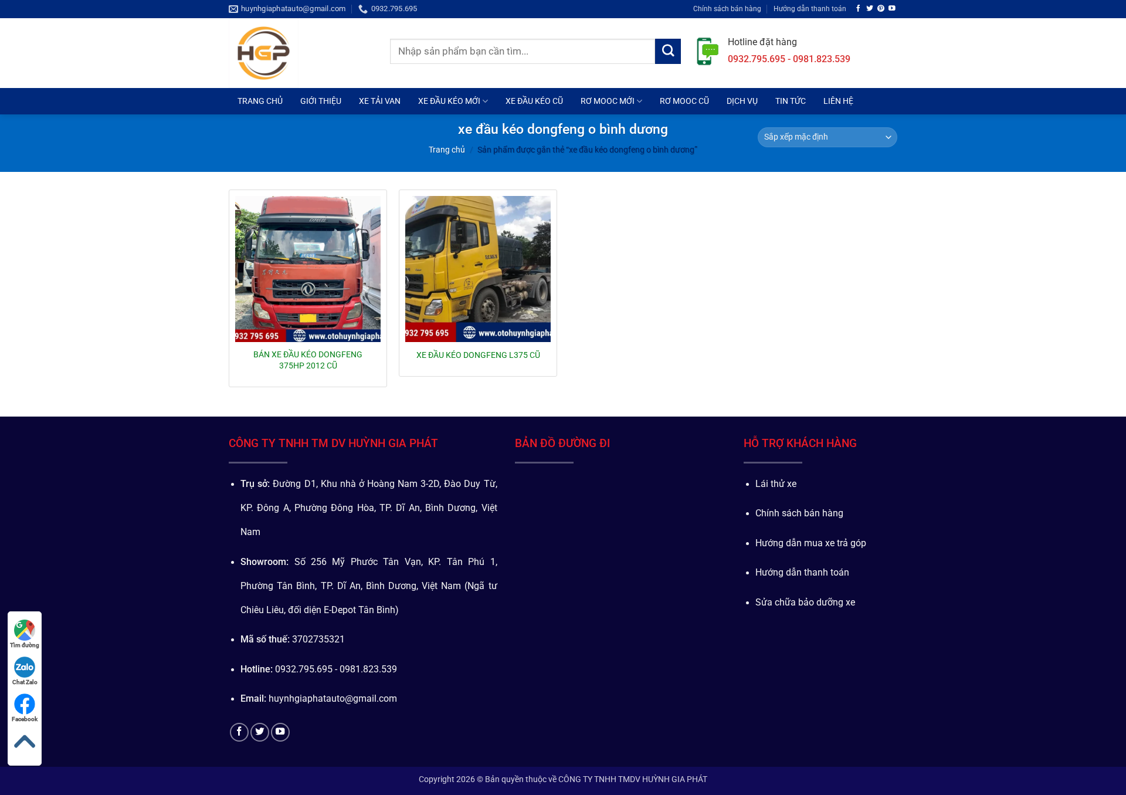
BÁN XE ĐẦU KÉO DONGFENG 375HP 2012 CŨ (307, 360)
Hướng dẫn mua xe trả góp (810, 543)
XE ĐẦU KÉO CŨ (534, 101)
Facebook (25, 719)
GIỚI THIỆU (320, 101)
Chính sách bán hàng (727, 8)
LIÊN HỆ (838, 101)
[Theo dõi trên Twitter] (869, 8)
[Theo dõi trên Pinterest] (880, 8)
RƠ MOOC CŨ (684, 101)
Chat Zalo (25, 682)
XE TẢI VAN (380, 101)
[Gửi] (668, 52)
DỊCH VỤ (742, 101)
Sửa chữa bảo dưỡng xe (805, 602)
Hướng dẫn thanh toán (810, 8)
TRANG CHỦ (260, 101)
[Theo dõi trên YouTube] (892, 8)
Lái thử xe (775, 484)
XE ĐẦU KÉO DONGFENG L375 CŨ (478, 355)
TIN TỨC (790, 101)
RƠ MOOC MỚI (608, 101)
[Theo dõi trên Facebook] (858, 8)
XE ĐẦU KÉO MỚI (449, 101)
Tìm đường (24, 645)
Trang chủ (447, 149)
